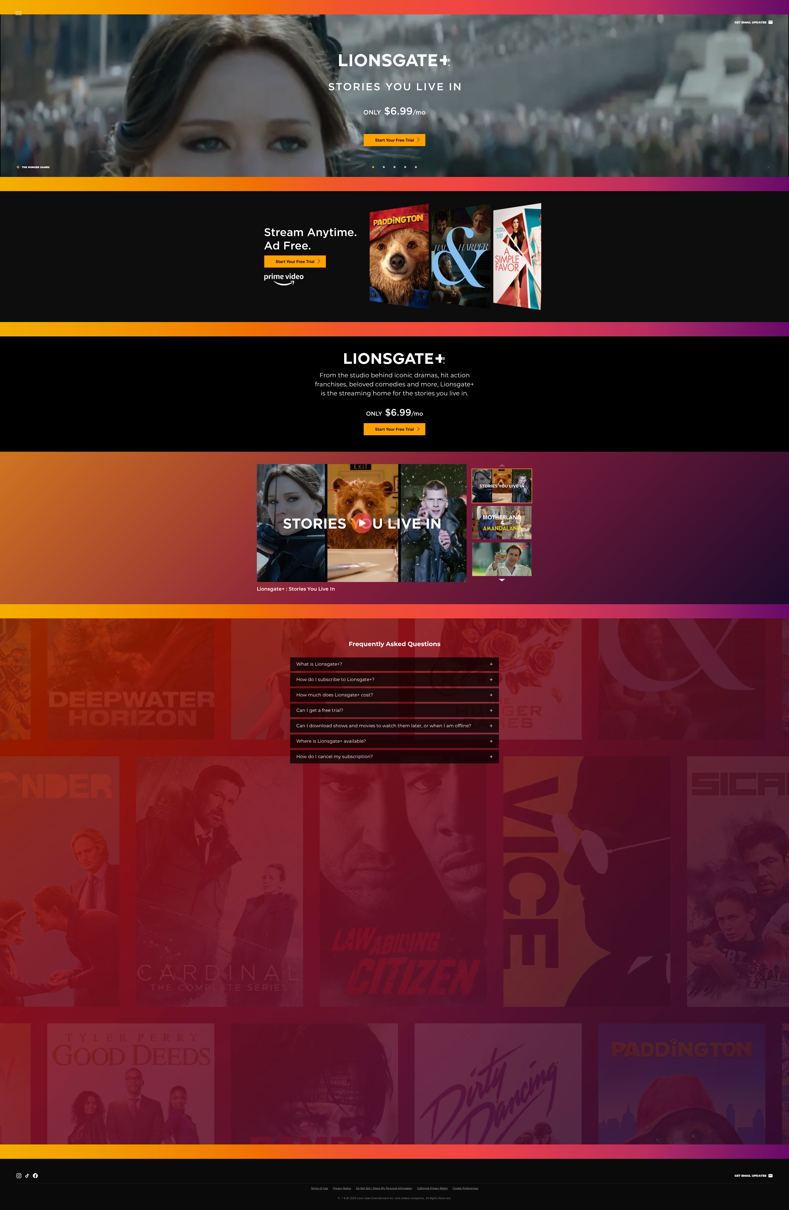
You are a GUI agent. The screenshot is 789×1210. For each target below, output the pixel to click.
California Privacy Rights (432, 1188)
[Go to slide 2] (384, 167)
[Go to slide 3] (394, 167)
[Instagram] (18, 1175)
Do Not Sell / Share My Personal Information (384, 1188)
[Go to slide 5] (416, 167)
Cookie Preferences (465, 1188)
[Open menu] (19, 13)
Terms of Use (319, 1188)
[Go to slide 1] (373, 167)
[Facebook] (35, 1175)
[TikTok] (27, 1175)
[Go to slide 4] (405, 167)
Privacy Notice (342, 1188)
